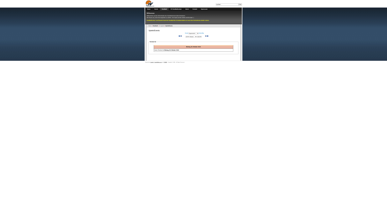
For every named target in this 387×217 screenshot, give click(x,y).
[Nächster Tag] (205, 36)
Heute (186, 33)
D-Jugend (161, 25)
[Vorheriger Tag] (181, 36)
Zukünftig (201, 33)
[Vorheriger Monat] (179, 36)
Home (149, 25)
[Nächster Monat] (208, 36)
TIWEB (165, 62)
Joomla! (152, 62)
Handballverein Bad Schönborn (155, 4)
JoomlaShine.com (158, 62)
